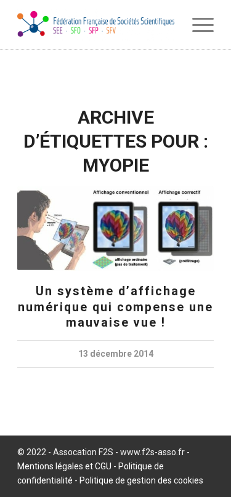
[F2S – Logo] (95, 24)
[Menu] (197, 24)
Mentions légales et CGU (64, 466)
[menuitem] (197, 24)
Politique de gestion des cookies (141, 480)
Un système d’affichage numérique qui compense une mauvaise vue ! (115, 307)
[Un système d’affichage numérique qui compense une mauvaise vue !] (115, 228)
